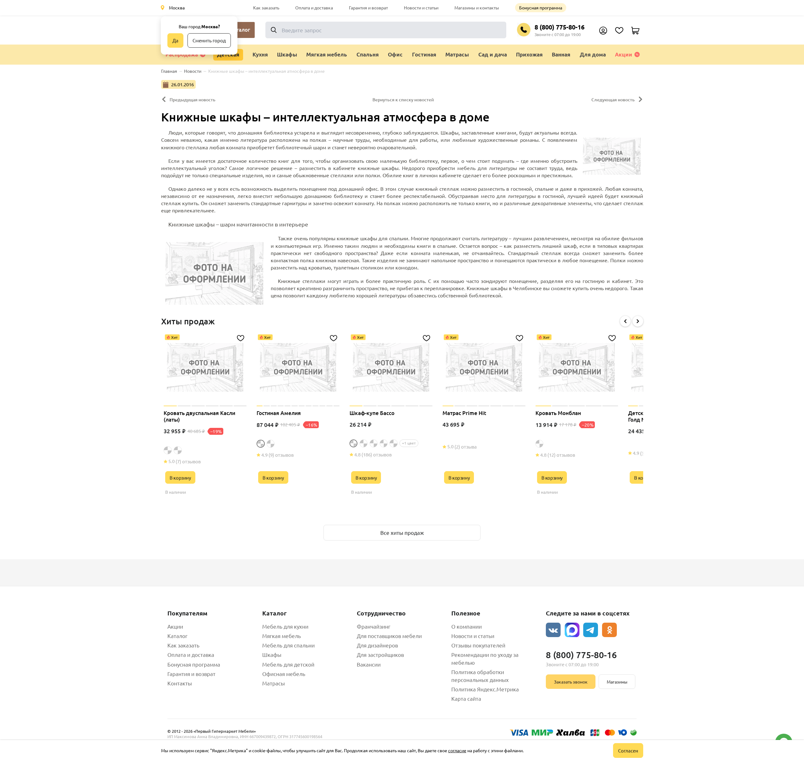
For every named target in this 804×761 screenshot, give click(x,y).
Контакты (179, 683)
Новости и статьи (421, 7)
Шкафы (271, 654)
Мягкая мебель (281, 635)
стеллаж (449, 188)
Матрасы (273, 683)
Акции (623, 54)
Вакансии (369, 664)
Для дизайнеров (377, 645)
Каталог (177, 635)
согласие (457, 750)
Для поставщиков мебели (389, 635)
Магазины (617, 681)
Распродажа (182, 54)
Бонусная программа (540, 7)
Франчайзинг (373, 626)
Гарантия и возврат (368, 7)
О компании (466, 626)
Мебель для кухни (285, 626)
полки (372, 175)
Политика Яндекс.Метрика (485, 689)
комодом (406, 267)
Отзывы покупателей (478, 645)
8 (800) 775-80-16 (559, 27)
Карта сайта (466, 698)
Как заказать (266, 7)
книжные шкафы (378, 168)
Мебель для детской (288, 664)
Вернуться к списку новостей (403, 100)
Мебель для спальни (288, 645)
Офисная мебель (283, 673)
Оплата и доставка (314, 7)
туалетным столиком (358, 267)
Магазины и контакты (476, 7)
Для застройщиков (380, 654)
